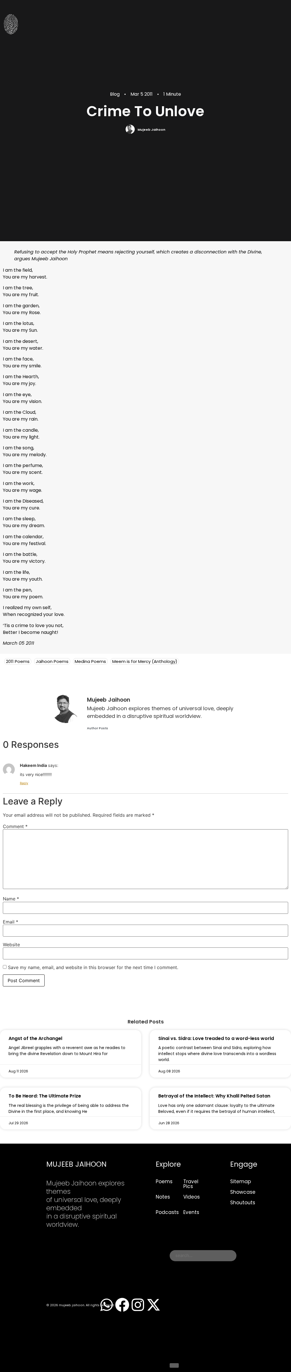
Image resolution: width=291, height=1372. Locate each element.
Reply (24, 783)
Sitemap (240, 1181)
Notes (163, 1196)
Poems (164, 1181)
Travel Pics (190, 1184)
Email (10, 922)
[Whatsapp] (106, 1305)
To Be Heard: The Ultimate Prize (45, 1096)
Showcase (242, 1192)
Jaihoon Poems (52, 661)
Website (11, 944)
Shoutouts (242, 1202)
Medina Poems (90, 661)
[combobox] (203, 1255)
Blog (115, 94)
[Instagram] (138, 1305)
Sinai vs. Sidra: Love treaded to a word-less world (216, 1038)
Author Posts (97, 728)
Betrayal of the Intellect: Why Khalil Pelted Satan (214, 1096)
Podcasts (167, 1212)
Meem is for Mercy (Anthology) (144, 661)
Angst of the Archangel (35, 1038)
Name (11, 898)
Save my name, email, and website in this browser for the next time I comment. (93, 967)
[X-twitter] (153, 1305)
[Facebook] (122, 1305)
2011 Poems (18, 661)
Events (191, 1212)
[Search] (174, 1365)
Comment (15, 826)
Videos (191, 1196)
